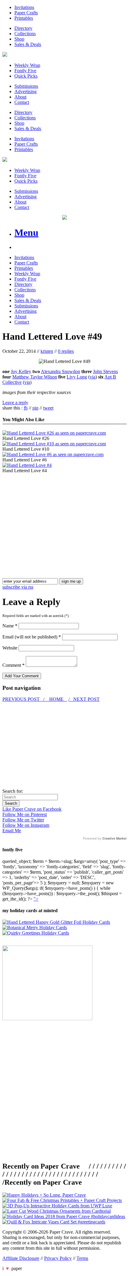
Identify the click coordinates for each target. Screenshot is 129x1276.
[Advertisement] (52, 515)
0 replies (66, 351)
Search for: (12, 791)
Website (9, 647)
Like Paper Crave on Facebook (32, 809)
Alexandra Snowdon (60, 371)
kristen (46, 351)
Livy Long (77, 376)
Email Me (11, 830)
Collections (25, 33)
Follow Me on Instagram (25, 825)
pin (35, 407)
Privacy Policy (58, 1258)
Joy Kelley (21, 371)
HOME (56, 699)
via (92, 376)
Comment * (13, 665)
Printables (23, 18)
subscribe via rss (17, 586)
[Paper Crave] (4, 55)
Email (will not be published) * (31, 636)
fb (26, 407)
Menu (26, 232)
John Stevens (105, 371)
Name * (9, 625)
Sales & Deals (27, 44)
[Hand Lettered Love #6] (53, 454)
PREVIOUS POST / (24, 699)
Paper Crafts (26, 12)
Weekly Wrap (27, 65)
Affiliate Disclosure (20, 1258)
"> (36, 898)
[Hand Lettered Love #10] (54, 443)
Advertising (25, 91)
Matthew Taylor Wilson (34, 376)
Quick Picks (26, 76)
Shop (19, 38)
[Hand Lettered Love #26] (54, 432)
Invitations (24, 7)
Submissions (26, 86)
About (20, 96)
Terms (82, 1258)
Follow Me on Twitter (23, 819)
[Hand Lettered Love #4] (27, 465)
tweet (48, 407)
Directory (23, 28)
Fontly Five (25, 70)
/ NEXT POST (84, 699)
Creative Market (114, 838)
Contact (21, 102)
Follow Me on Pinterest (24, 814)
